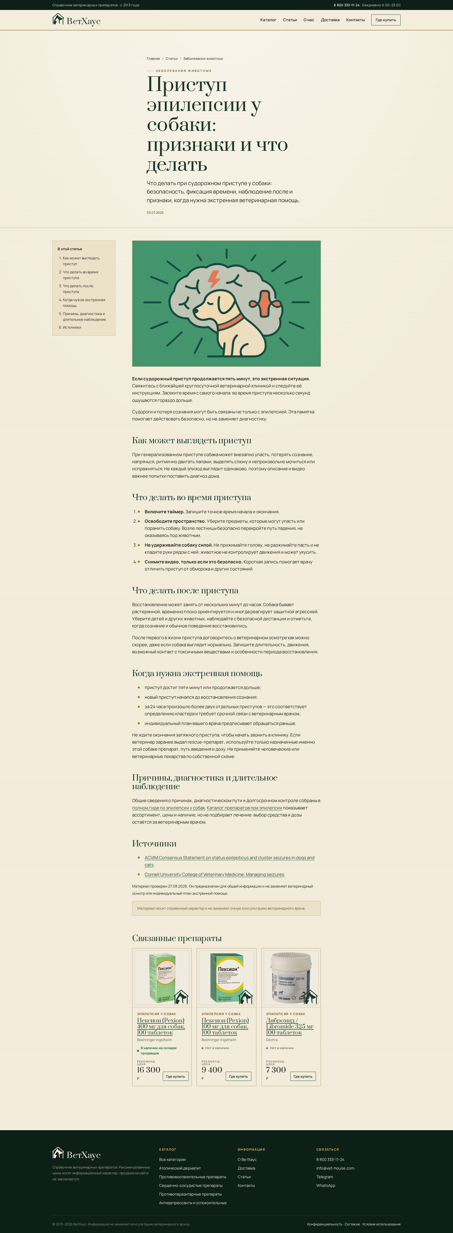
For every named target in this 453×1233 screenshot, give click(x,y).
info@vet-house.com (335, 1168)
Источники (72, 327)
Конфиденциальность (324, 1224)
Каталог (268, 20)
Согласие (352, 1224)
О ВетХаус (247, 1159)
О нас (309, 20)
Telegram (324, 1176)
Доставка (330, 20)
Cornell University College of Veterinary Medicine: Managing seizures (214, 874)
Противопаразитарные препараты (190, 1194)
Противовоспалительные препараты (192, 1176)
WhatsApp (325, 1185)
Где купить (386, 19)
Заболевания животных (203, 58)
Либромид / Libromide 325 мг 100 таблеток (290, 1027)
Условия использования (381, 1224)
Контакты (355, 20)
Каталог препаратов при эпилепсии (244, 808)
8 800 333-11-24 (347, 5)
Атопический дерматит (180, 1168)
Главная (153, 58)
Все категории (172, 1159)
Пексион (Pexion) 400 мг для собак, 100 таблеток (161, 1027)
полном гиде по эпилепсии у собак (168, 808)
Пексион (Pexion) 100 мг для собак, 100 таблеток (225, 1027)
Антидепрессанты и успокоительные (193, 1202)
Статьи (290, 20)
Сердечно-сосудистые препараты (191, 1185)
